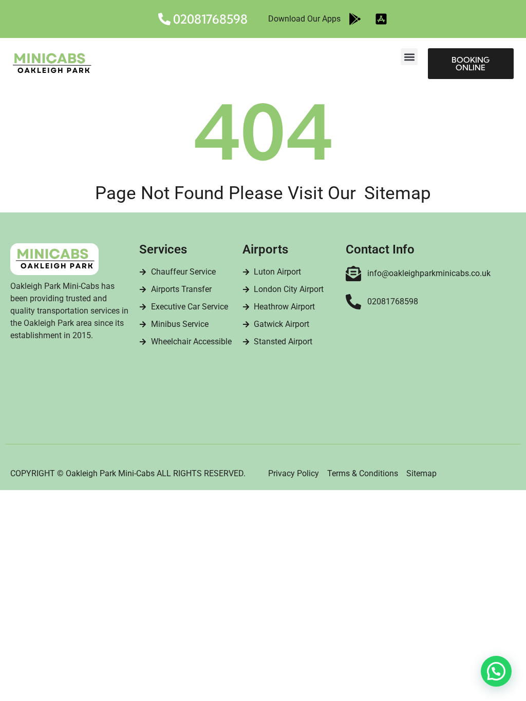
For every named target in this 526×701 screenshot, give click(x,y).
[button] (409, 56)
